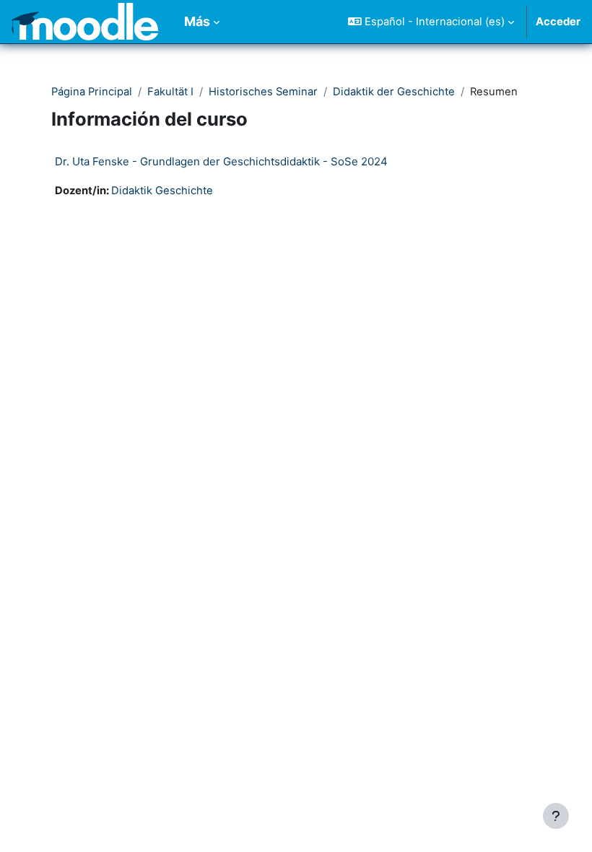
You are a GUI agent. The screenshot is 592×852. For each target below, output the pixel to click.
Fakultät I (170, 91)
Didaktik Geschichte (162, 190)
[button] (431, 21)
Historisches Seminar (263, 91)
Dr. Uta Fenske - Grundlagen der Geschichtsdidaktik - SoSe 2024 (221, 161)
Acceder (558, 21)
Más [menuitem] (197, 21)
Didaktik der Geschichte (394, 91)
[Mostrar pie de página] (556, 816)
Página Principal (91, 91)
